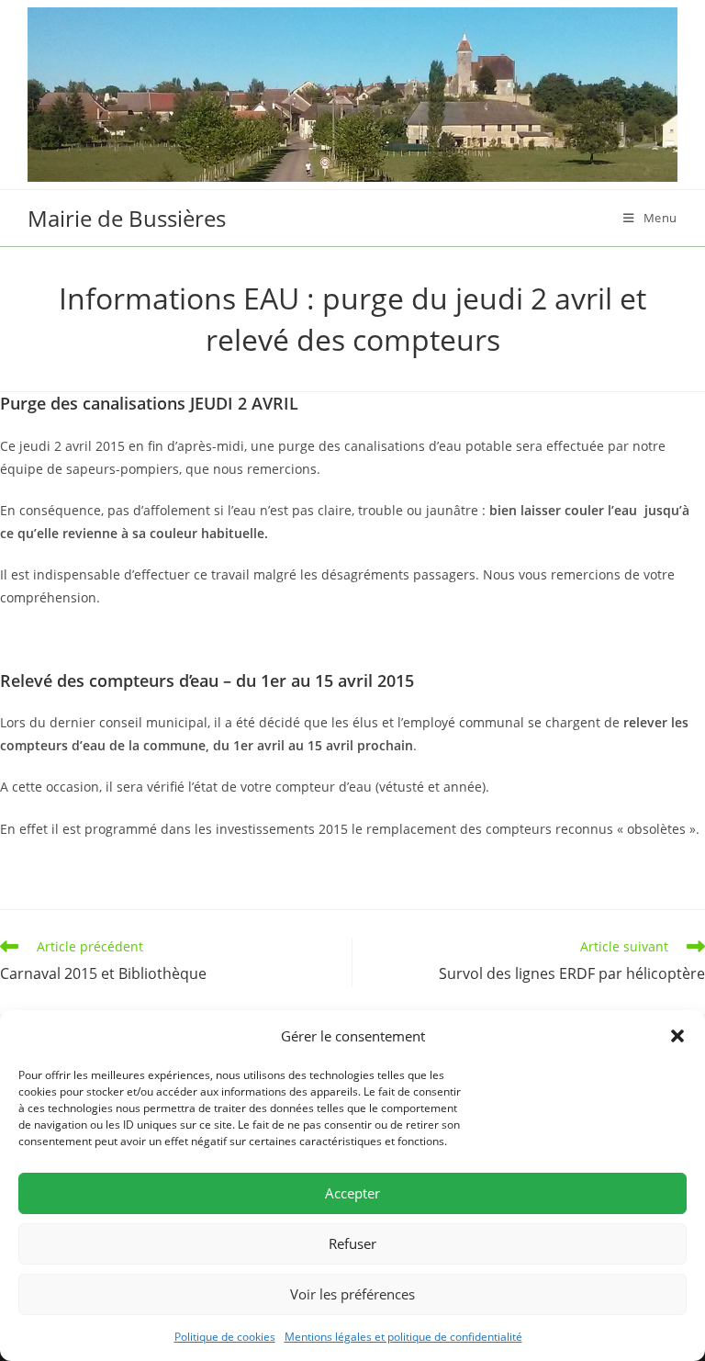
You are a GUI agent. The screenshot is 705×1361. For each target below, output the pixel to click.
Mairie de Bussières (127, 218)
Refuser (352, 1243)
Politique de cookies (224, 1336)
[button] (677, 1036)
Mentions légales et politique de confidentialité (403, 1336)
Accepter (352, 1193)
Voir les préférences (352, 1294)
